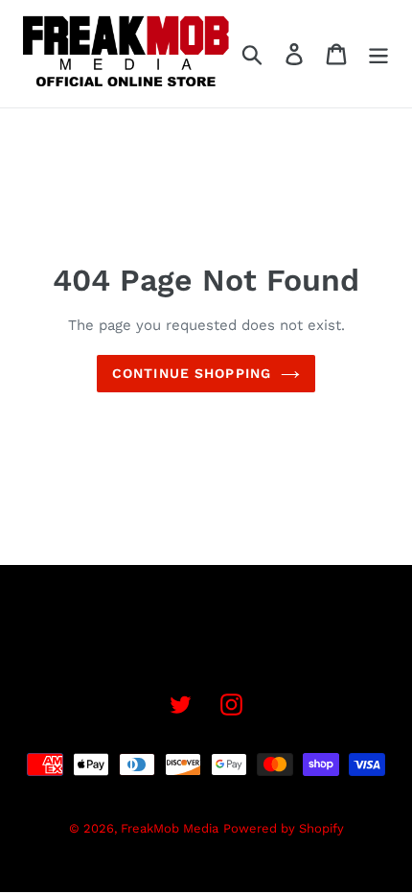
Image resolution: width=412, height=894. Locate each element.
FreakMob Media (169, 828)
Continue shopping (191, 373)
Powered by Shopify (283, 828)
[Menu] (378, 54)
